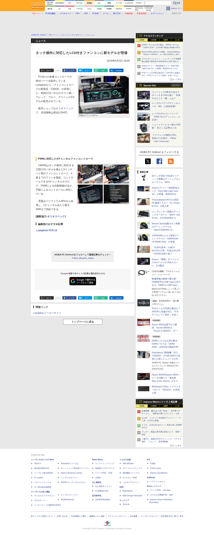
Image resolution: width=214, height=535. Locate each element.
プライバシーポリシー (117, 516)
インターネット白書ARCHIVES (47, 505)
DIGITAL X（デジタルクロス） (73, 482)
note (102, 70)
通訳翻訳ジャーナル (131, 473)
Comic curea (155, 468)
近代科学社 (97, 496)
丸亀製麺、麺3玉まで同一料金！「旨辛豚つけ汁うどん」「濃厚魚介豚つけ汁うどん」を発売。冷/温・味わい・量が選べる (161, 413)
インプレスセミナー (69, 478)
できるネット (39, 500)
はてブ (87, 70)
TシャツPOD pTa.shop (160, 490)
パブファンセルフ (157, 481)
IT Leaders (38, 478)
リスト (57, 70)
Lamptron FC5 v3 (47, 230)
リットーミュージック (104, 463)
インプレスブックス (69, 495)
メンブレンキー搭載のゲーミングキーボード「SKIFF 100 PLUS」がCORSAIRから (166, 214)
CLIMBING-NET (102, 491)
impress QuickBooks (158, 473)
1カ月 (177, 40)
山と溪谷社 (97, 482)
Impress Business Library (71, 473)
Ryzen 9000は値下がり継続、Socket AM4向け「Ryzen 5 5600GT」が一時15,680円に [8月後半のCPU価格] (161, 54)
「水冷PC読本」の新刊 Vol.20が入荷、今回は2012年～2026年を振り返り (166, 250)
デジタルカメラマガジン (44, 496)
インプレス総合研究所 (43, 473)
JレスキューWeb (130, 478)
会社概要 (133, 516)
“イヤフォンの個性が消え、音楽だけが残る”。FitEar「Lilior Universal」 (165, 138)
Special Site (150, 85)
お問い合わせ (62, 516)
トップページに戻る (82, 321)
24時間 (154, 40)
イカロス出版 (125, 460)
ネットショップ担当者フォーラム (75, 468)
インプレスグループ (149, 516)
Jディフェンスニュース (132, 468)
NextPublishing (67, 499)
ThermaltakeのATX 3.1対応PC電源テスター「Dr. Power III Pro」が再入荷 (166, 202)
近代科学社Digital (102, 499)
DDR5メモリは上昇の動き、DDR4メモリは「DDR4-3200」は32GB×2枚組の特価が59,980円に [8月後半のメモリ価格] (162, 47)
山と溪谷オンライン (103, 486)
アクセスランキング (153, 35)
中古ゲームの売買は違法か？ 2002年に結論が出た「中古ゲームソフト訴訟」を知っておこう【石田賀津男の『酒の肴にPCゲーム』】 (161, 75)
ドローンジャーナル (42, 482)
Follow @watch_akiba (83, 258)
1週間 (165, 40)
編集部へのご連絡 (96, 516)
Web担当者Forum (41, 468)
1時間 (141, 40)
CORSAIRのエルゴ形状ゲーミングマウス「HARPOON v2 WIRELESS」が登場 (165, 238)
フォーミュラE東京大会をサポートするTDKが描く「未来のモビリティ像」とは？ (166, 95)
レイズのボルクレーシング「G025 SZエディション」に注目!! (166, 116)
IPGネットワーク (154, 486)
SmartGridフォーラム (70, 463)
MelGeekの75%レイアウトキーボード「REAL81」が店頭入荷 (166, 389)
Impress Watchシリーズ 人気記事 (160, 402)
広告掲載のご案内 (78, 516)
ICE (148, 460)
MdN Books (128, 491)
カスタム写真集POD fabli (161, 495)
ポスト (48, 70)
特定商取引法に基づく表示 (172, 516)
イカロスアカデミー (131, 482)
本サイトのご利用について (42, 516)
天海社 (153, 463)
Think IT (37, 463)
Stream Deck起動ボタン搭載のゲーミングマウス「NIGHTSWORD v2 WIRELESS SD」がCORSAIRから (166, 229)
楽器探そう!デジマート (105, 468)
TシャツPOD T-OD (103, 473)
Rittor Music (97, 460)
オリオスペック (64, 108)
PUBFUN (151, 478)
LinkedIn (118, 70)
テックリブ (124, 500)
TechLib (126, 504)
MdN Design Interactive (133, 496)
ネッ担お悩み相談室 (42, 487)
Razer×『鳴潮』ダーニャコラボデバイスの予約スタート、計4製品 (165, 262)
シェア (71, 70)
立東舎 (98, 478)
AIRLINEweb (128, 463)
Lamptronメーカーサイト (47, 313)
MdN (122, 487)
